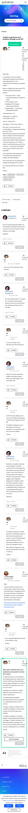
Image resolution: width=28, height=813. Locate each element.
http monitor (20, 174)
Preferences (14, 810)
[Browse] (6, 8)
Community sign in (21, 8)
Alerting (4, 31)
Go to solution (14, 44)
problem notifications (9, 177)
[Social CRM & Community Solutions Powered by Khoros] (22, 765)
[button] (8, 805)
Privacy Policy (10, 800)
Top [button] (2, 765)
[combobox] (14, 21)
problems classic (7, 179)
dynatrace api (11, 174)
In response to (14, 263)
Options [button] (26, 31)
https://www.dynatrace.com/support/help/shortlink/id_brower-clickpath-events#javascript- (14, 605)
